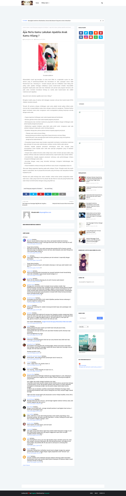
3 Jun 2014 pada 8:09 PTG (34, 323)
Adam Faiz (30, 271)
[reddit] (96, 33)
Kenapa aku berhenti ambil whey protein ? (90, 367)
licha (28, 256)
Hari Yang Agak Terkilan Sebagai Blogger (94, 223)
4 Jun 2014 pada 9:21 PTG (33, 426)
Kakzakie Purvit (31, 344)
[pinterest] (101, 33)
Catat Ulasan (26, 465)
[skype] (101, 37)
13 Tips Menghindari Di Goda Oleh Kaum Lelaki (93, 231)
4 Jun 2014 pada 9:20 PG (33, 365)
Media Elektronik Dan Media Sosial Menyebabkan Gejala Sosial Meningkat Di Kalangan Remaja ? (93, 215)
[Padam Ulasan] (41, 244)
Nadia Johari (30, 423)
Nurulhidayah (30, 399)
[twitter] (86, 33)
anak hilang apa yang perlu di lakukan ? (39, 27)
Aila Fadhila (30, 414)
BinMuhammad (31, 298)
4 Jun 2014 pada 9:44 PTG (34, 435)
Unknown (29, 305)
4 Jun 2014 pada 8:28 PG (33, 353)
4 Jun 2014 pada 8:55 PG (33, 359)
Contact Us (102, 493)
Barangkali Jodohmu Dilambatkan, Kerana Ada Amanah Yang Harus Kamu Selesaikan (49, 20)
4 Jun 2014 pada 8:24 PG (33, 341)
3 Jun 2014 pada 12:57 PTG (34, 295)
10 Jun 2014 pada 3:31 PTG (34, 453)
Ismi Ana (29, 239)
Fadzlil (29, 456)
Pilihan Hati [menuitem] (44, 3)
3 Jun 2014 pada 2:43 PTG (34, 302)
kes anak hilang (48, 188)
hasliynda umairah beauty (34, 356)
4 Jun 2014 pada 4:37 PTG (33, 411)
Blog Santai (30, 338)
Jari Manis (29, 278)
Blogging (33, 493)
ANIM (28, 326)
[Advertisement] (52, 12)
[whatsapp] (96, 37)
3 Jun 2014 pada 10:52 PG (34, 244)
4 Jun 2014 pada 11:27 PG (33, 396)
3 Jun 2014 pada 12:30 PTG (34, 281)
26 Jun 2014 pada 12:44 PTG (34, 462)
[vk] (81, 37)
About (96, 493)
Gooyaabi (46, 493)
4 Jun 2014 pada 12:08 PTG (34, 403)
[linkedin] (91, 33)
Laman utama (26, 27)
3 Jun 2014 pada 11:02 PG (33, 260)
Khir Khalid (30, 407)
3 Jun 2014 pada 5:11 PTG (33, 310)
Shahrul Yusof (31, 284)
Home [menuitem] (37, 3)
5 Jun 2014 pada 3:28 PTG (34, 445)
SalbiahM (29, 429)
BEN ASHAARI (82, 365)
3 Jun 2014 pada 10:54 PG (34, 253)
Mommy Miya (30, 374)
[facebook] (81, 33)
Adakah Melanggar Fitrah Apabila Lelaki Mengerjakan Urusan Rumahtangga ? (93, 240)
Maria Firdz (30, 368)
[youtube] (91, 37)
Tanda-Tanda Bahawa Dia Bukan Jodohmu (94, 187)
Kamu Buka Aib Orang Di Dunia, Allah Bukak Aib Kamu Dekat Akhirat (94, 196)
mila (28, 438)
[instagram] (86, 37)
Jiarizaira (29, 313)
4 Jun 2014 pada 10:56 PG (34, 371)
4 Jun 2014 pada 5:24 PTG (34, 420)
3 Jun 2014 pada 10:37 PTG (34, 335)
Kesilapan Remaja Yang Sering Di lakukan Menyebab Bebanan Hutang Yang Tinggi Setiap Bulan (94, 179)
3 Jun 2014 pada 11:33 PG (33, 268)
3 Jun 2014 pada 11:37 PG (33, 275)
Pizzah (29, 449)
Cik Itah (29, 362)
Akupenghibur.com (29, 39)
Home (91, 493)
